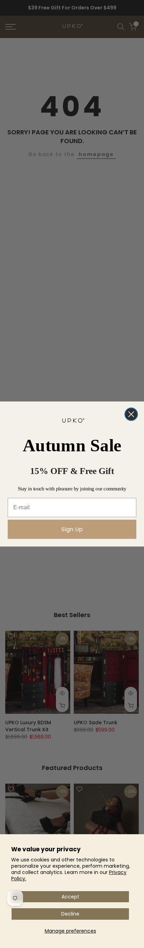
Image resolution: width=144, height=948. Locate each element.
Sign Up (71, 529)
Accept (70, 896)
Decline (70, 913)
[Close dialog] (131, 414)
